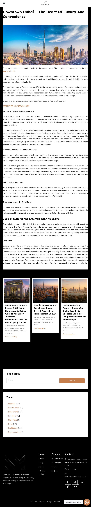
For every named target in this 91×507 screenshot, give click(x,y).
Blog (41, 463)
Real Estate (13, 428)
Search (72, 381)
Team (55, 467)
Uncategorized (14, 432)
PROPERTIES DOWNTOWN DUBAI (16, 106)
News (10, 424)
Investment (13, 412)
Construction (13, 408)
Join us (42, 467)
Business (11, 404)
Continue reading (11, 337)
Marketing (12, 420)
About (42, 459)
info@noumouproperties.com (75, 477)
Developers (57, 463)
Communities (58, 459)
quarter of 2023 (9, 71)
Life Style (12, 416)
